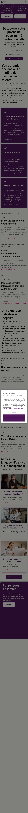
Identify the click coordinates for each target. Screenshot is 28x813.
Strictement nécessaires (14, 416)
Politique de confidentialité (17, 408)
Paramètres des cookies (14, 412)
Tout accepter (14, 419)
